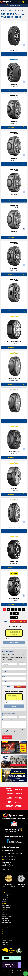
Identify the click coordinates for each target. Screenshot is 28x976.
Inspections (4, 914)
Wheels (4, 903)
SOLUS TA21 (14, 305)
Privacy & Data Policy (10, 970)
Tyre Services (5, 918)
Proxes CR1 (14, 48)
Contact (4, 926)
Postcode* (4, 681)
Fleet (3, 930)
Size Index (4, 939)
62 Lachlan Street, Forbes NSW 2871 (15, 853)
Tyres (3, 892)
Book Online (5, 928)
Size (3, 662)
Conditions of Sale (19, 970)
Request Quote (7, 737)
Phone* (4, 671)
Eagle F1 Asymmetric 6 (14, 451)
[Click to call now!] (19, 2)
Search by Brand (6, 898)
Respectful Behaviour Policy (7, 972)
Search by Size (5, 896)
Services (4, 909)
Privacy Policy (9, 731)
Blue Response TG (14, 598)
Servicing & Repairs (6, 916)
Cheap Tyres (5, 944)
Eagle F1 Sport (14, 488)
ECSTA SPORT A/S (14, 268)
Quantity (21, 662)
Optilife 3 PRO (14, 561)
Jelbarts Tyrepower (15, 5)
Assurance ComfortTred (14, 341)
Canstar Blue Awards (7, 940)
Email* (4, 676)
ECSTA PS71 (14, 158)
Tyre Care (4, 899)
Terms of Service (19, 731)
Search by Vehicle (6, 894)
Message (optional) (7, 720)
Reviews (4, 933)
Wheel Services (5, 920)
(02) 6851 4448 (9, 856)
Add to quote (11, 54)
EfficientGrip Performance (14, 525)
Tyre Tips (4, 901)
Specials (4, 924)
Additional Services (6, 922)
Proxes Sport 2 (14, 84)
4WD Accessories (6, 911)
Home (4, 10)
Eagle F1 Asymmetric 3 (14, 378)
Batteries (4, 913)
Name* (4, 667)
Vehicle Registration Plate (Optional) (8, 714)
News (3, 932)
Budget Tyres (5, 942)
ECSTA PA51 (14, 121)
